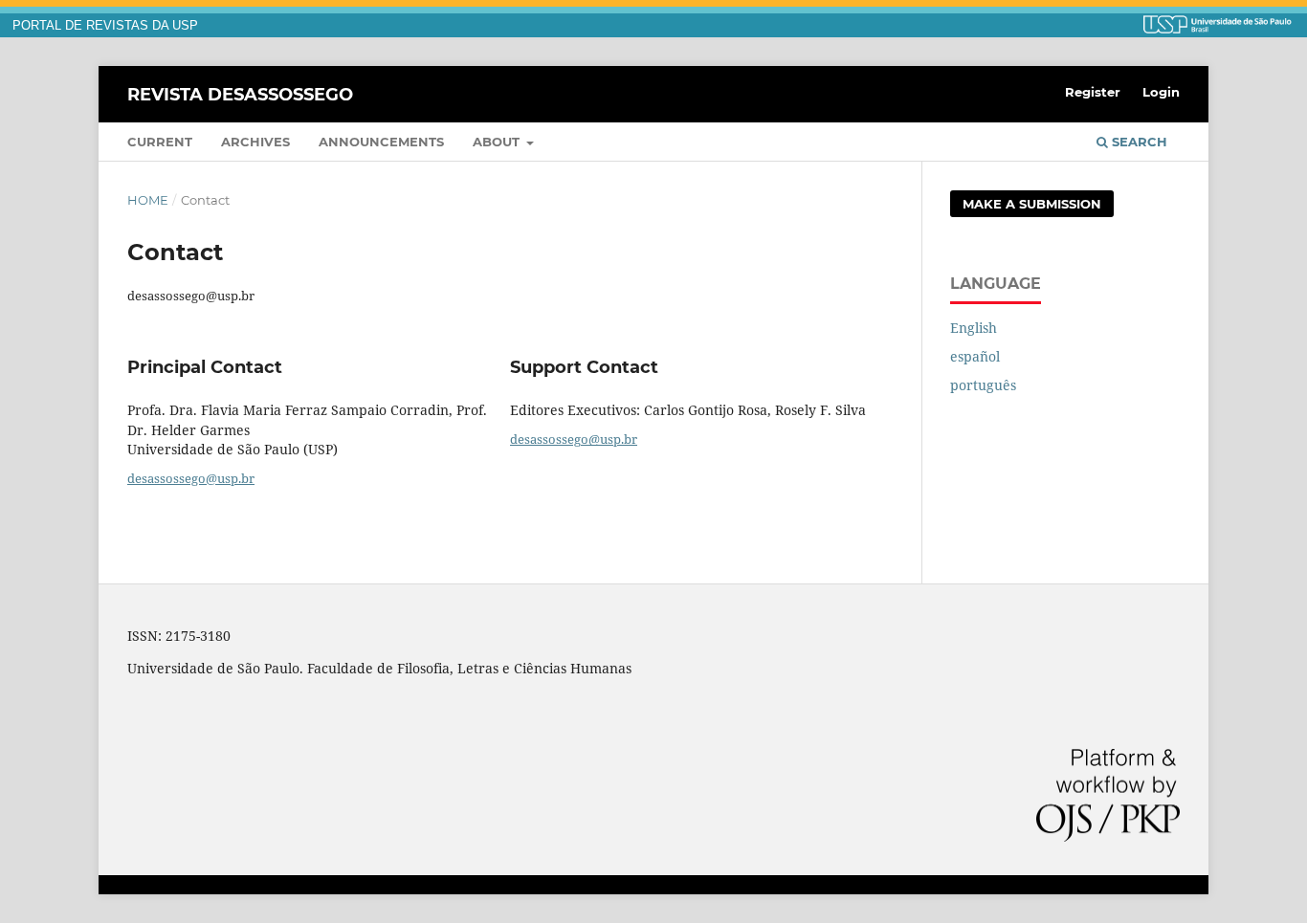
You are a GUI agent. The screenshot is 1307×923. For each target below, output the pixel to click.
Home (147, 200)
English (973, 328)
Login (1161, 91)
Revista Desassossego (240, 93)
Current (159, 141)
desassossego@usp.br (191, 478)
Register (1092, 91)
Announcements (381, 141)
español (975, 356)
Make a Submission (1032, 203)
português (983, 385)
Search (1137, 141)
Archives (255, 141)
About (498, 141)
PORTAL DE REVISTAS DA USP (105, 26)
